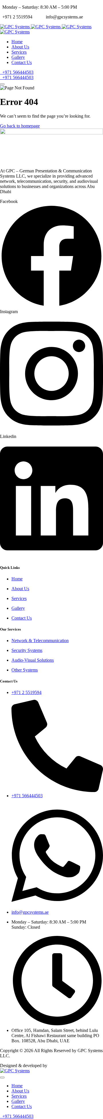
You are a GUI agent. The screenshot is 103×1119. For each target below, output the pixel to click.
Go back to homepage (20, 125)
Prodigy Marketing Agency (73, 1065)
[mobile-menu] (2, 84)
